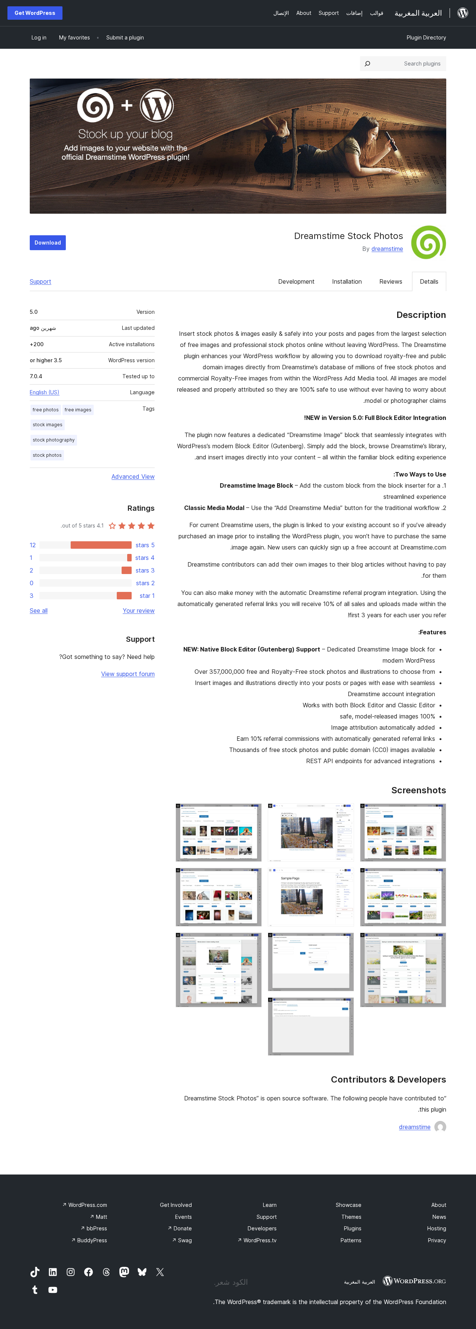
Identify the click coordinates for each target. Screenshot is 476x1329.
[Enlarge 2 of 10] (436, 878)
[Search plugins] (367, 63)
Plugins (352, 1228)
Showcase (348, 1205)
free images (78, 409)
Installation (347, 281)
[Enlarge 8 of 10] (251, 813)
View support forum (128, 674)
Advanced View (133, 476)
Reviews (390, 281)
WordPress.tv (257, 1240)
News (439, 1217)
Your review (139, 610)
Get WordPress (35, 13)
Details (429, 281)
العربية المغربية (359, 1282)
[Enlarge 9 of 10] (251, 878)
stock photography (54, 440)
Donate (179, 1228)
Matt (98, 1217)
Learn (270, 1205)
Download (48, 242)
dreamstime (387, 248)
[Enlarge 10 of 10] (251, 942)
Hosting (436, 1228)
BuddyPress (89, 1240)
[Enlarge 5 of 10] (344, 878)
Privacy (437, 1240)
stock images (47, 424)
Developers (262, 1228)
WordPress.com (84, 1205)
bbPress (93, 1228)
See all (39, 610)
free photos (46, 409)
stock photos (47, 455)
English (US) (45, 392)
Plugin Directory (426, 37)
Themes (351, 1217)
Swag (182, 1240)
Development (296, 281)
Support (40, 281)
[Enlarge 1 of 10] (436, 813)
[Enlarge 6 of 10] (344, 942)
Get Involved (176, 1205)
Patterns (351, 1240)
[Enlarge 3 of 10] (436, 942)
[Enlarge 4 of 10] (344, 813)
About (438, 1205)
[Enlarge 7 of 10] (344, 1007)
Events (183, 1217)
